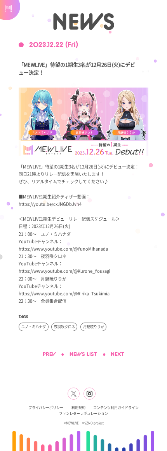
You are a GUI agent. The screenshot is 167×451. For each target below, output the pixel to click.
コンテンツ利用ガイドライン (116, 407)
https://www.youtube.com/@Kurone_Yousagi (64, 271)
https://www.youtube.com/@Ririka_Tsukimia (64, 293)
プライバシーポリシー (45, 407)
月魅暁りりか (93, 326)
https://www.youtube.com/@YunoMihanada (63, 249)
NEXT (117, 354)
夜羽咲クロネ (64, 326)
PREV (49, 354)
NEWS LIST (83, 354)
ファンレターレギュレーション (83, 413)
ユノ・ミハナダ (33, 326)
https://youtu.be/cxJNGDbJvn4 (50, 204)
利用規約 (78, 407)
